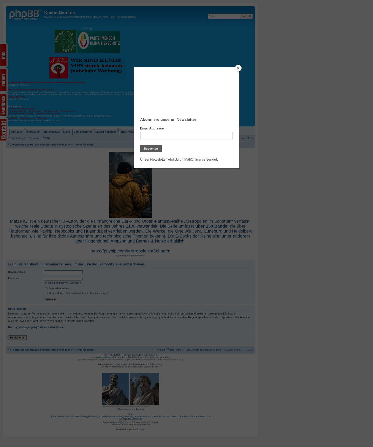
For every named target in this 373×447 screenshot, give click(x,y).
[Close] (238, 68)
